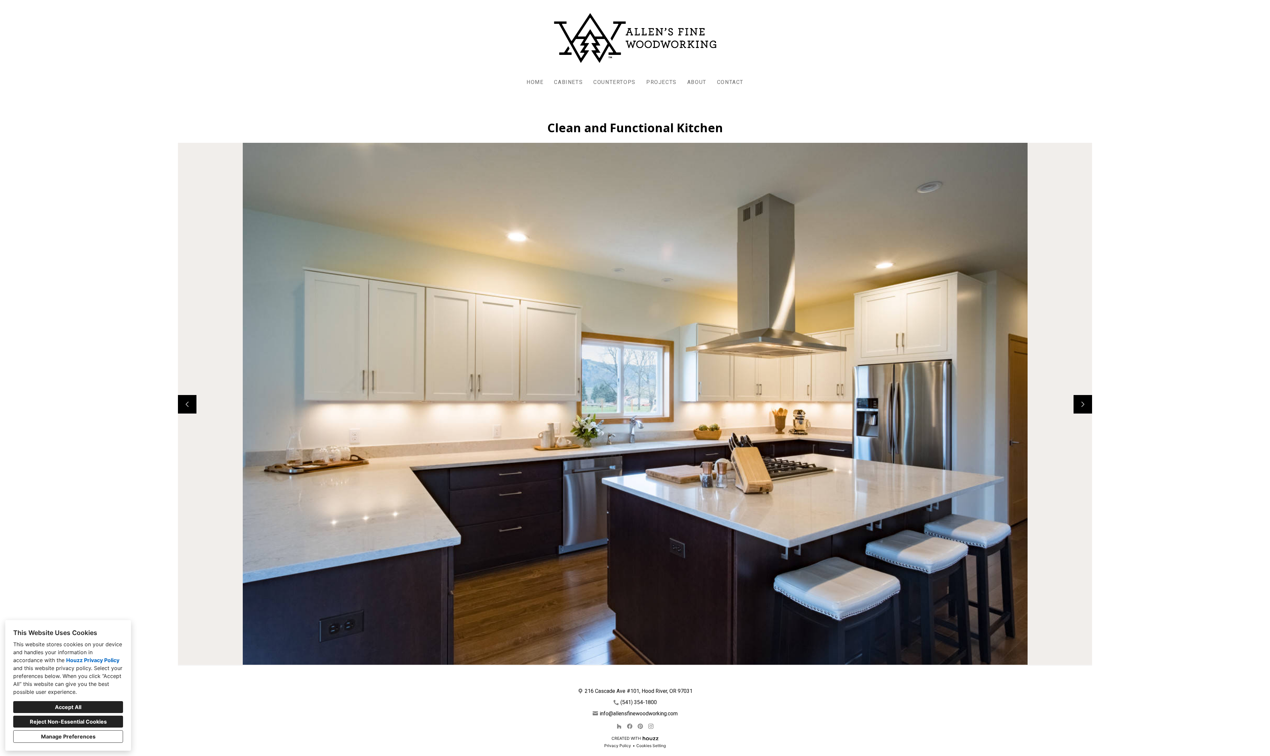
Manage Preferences (68, 736)
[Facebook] (629, 726)
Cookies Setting (651, 745)
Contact (730, 82)
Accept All (68, 707)
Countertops (614, 82)
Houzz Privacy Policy (92, 660)
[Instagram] (651, 726)
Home (535, 82)
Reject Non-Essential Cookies (68, 721)
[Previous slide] (187, 404)
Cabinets (568, 82)
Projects (661, 82)
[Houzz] (619, 726)
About (696, 82)
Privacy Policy (617, 745)
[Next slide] (1083, 404)
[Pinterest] (640, 726)
